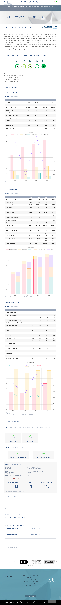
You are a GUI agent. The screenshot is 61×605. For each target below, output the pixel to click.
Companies (40, 6)
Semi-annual (14, 96)
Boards (34, 6)
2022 (20, 427)
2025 (6, 427)
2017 (41, 427)
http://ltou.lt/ (15, 478)
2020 (28, 427)
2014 (6, 431)
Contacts (28, 6)
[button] (29, 566)
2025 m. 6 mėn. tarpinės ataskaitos (13, 440)
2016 (45, 427)
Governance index (48, 6)
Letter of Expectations (43, 457)
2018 (37, 427)
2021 (24, 427)
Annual (7, 96)
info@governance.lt (30, 596)
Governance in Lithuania (18, 6)
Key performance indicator (18, 457)
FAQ (5, 578)
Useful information (31, 8)
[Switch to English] (55, 2)
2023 (15, 427)
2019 (33, 427)
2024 (11, 427)
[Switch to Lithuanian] (57, 2)
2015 (50, 427)
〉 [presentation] (56, 561)
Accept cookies (52, 601)
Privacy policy (8, 576)
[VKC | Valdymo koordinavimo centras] (8, 3)
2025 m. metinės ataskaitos (30, 440)
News (9, 6)
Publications (21, 8)
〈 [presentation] (5, 561)
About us (40, 8)
